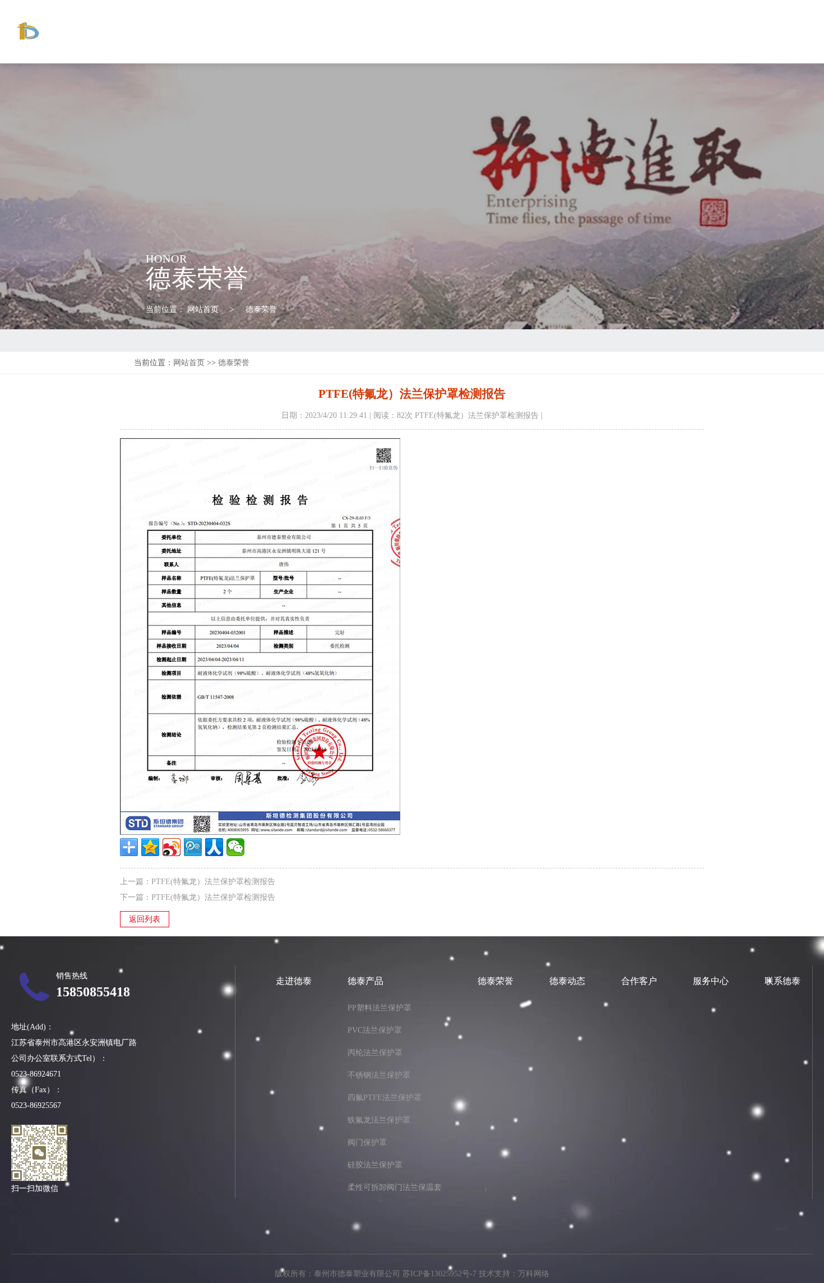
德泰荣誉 (567, 31)
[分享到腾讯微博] (193, 847)
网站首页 (203, 309)
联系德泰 (781, 31)
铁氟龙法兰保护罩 (379, 1120)
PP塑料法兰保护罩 (379, 1008)
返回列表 (144, 919)
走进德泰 (460, 31)
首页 (415, 31)
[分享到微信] (235, 847)
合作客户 (674, 31)
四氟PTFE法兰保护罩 (385, 1097)
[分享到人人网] (214, 847)
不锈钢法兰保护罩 (379, 1075)
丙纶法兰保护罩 (375, 1053)
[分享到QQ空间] (150, 847)
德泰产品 (514, 31)
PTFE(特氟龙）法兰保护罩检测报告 (213, 881)
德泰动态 (620, 31)
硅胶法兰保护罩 (375, 1165)
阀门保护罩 (367, 1142)
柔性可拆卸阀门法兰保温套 (395, 1187)
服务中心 (727, 31)
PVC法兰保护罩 (375, 1030)
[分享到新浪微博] (171, 847)
